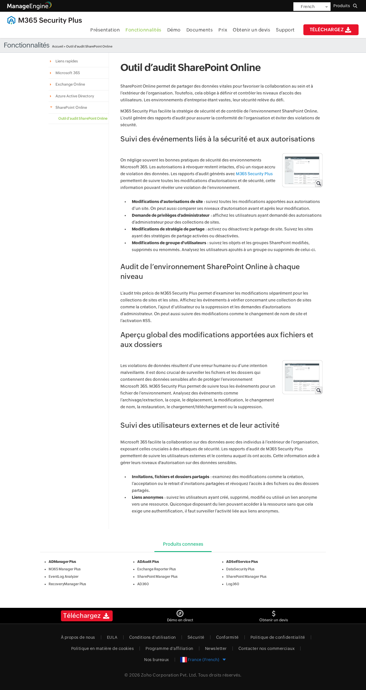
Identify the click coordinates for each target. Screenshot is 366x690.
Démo (174, 30)
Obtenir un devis (251, 30)
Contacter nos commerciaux (266, 648)
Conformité (227, 637)
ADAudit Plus (148, 562)
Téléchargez (327, 29)
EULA (112, 637)
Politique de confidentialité (277, 637)
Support (285, 30)
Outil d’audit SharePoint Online (83, 119)
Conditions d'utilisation (152, 637)
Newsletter (216, 648)
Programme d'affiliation (169, 648)
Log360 (232, 584)
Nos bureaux (156, 660)
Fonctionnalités (144, 30)
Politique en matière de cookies (102, 648)
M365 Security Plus (254, 173)
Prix (222, 30)
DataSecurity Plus (240, 569)
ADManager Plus (62, 562)
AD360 (143, 584)
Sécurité (196, 637)
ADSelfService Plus (242, 562)
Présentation (105, 30)
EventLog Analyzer (64, 577)
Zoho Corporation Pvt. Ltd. (169, 675)
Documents (199, 30)
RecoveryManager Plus (67, 584)
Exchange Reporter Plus (156, 569)
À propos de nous (78, 637)
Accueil (57, 46)
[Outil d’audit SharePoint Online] (299, 172)
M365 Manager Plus (65, 569)
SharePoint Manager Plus (157, 577)
